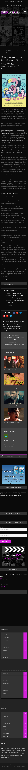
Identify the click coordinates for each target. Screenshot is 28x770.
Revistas (4, 726)
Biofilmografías (6, 634)
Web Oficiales (6, 733)
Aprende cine (5, 673)
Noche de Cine (14, 326)
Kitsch (9, 326)
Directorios (5, 687)
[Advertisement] (14, 32)
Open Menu (25, 12)
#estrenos (14, 495)
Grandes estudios (6, 723)
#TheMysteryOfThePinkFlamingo (13, 321)
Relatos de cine (6, 647)
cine (13, 323)
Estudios (4, 693)
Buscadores (5, 680)
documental (18, 323)
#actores (12, 494)
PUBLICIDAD (10, 3)
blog (23, 321)
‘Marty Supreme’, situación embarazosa (12, 422)
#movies (19, 495)
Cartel (10, 323)
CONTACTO (17, 3)
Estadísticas (5, 690)
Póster (4, 328)
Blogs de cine (5, 716)
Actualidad (7, 50)
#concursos (3, 495)
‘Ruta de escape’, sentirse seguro (11, 405)
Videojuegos (5, 657)
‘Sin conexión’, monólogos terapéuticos (12, 369)
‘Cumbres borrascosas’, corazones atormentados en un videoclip (11, 387)
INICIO (6, 1)
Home (2, 50)
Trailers (4, 654)
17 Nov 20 (3, 66)
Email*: (2, 533)
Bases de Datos (6, 677)
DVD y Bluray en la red (7, 720)
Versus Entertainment (13, 330)
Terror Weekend (4, 584)
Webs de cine (5, 736)
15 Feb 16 (5, 588)
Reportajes (5, 650)
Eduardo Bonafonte (11, 66)
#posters (2, 494)
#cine (16, 494)
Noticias (13, 50)
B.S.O (1, 578)
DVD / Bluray (5, 640)
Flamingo (5, 326)
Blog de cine (6, 323)
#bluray (10, 495)
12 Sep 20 (5, 579)
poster (8, 328)
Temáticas (2, 586)
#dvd (7, 495)
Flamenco (19, 324)
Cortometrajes (6, 637)
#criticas (20, 494)
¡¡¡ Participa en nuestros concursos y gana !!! (13, 456)
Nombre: (2, 527)
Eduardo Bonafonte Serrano (10, 324)
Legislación (5, 697)
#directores (7, 494)
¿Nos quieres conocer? (15, 1)
